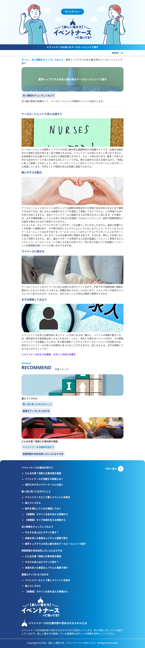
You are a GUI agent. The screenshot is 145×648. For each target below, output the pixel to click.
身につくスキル (29, 398)
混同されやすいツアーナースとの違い (44, 484)
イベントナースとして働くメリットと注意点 (47, 497)
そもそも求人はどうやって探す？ (42, 532)
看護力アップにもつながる (36, 411)
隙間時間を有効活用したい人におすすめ (43, 454)
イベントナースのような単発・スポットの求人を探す (49, 354)
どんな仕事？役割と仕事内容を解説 (40, 441)
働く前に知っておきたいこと (37, 404)
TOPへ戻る (111, 468)
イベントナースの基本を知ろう (38, 447)
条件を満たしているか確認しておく (43, 508)
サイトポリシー (72, 11)
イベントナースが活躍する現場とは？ (44, 479)
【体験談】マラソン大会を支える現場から (46, 514)
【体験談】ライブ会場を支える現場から (45, 519)
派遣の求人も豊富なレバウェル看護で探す (46, 538)
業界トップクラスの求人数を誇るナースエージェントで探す (55, 543)
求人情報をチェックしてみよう (38, 95)
